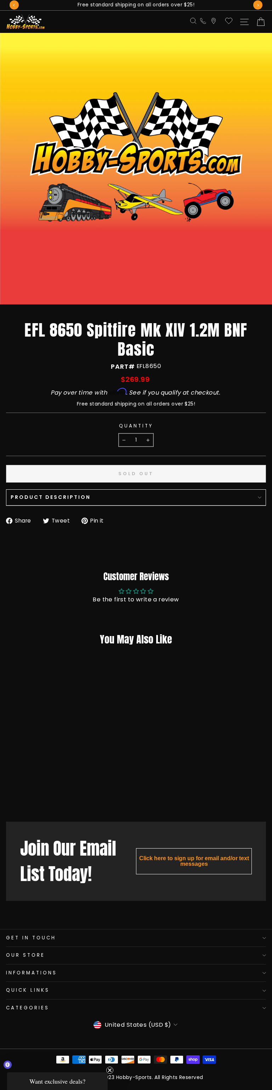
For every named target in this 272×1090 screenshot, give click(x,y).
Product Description (51, 497)
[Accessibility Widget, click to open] (8, 1065)
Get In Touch (31, 937)
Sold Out (48, 798)
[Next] (257, 5)
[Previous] (14, 5)
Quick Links (28, 990)
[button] (57, 1081)
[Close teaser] (109, 1070)
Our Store (25, 955)
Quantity (136, 426)
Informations (31, 972)
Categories (27, 1007)
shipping (125, 403)
